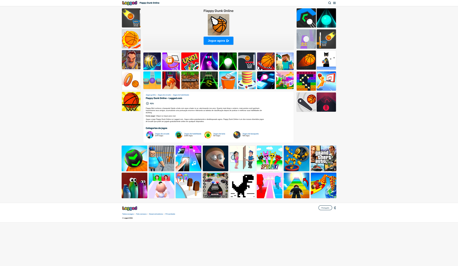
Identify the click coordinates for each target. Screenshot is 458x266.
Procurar (329, 3)
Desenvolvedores (156, 214)
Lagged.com (130, 208)
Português (325, 208)
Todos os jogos (128, 214)
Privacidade (170, 214)
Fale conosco (141, 214)
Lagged (130, 3)
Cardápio (334, 3)
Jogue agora (216, 40)
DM (335, 207)
